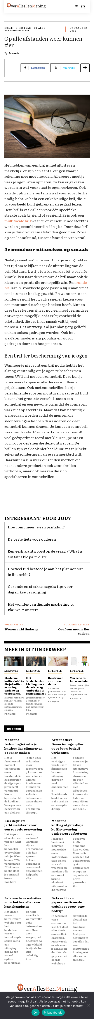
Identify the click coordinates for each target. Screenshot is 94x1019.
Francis (14, 53)
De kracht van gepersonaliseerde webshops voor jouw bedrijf (68, 904)
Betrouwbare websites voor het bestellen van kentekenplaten (22, 902)
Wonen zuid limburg (21, 629)
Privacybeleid (53, 1012)
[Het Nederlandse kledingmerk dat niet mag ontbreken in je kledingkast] (36, 661)
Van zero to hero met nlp (79, 679)
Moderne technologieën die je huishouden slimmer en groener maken (23, 746)
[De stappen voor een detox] (58, 661)
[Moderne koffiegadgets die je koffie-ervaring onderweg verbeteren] (14, 661)
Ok (36, 1012)
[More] (85, 67)
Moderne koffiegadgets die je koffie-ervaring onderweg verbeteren (14, 685)
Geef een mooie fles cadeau (74, 631)
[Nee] (88, 1005)
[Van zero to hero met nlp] (80, 661)
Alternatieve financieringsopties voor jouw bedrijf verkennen (67, 746)
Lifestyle (23, 27)
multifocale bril (17, 220)
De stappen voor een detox (55, 681)
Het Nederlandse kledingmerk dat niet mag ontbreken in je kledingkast (36, 685)
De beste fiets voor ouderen (32, 539)
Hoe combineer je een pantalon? (36, 527)
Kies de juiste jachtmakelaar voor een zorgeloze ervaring (23, 825)
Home (8, 27)
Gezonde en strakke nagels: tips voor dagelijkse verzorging (40, 589)
